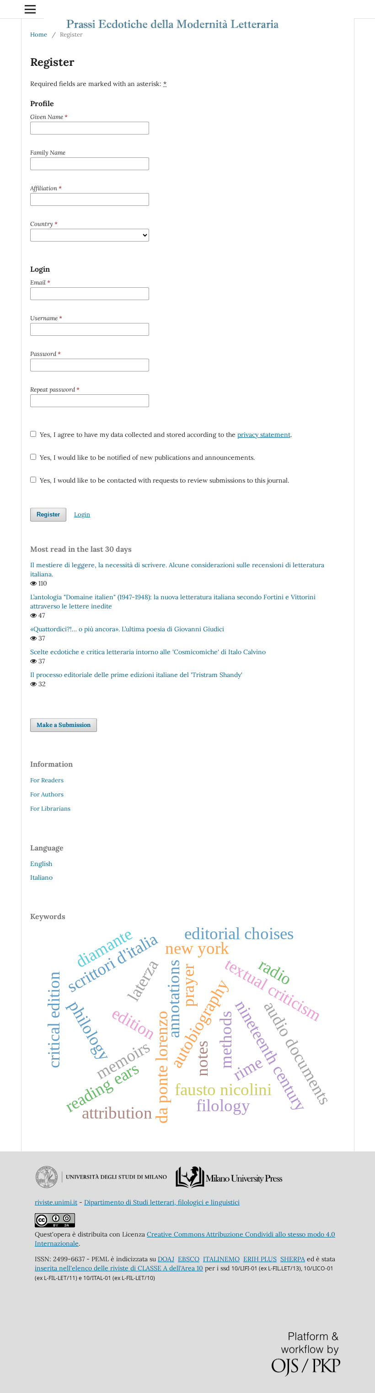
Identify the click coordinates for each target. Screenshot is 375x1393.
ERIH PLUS (260, 1259)
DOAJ (166, 1259)
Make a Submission (64, 725)
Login (82, 514)
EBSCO (188, 1259)
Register (48, 514)
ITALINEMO (221, 1259)
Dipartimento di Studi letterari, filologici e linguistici (162, 1202)
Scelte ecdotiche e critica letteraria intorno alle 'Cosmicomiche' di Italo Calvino (148, 652)
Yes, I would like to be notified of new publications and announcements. (146, 457)
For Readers (47, 780)
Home (38, 34)
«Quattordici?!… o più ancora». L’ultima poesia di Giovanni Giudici (127, 629)
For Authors (47, 794)
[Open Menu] (30, 9)
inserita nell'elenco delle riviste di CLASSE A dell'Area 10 (119, 1268)
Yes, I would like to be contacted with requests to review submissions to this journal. (163, 480)
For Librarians (50, 808)
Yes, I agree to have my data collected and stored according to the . (165, 434)
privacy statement (263, 434)
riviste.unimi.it (56, 1202)
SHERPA (292, 1259)
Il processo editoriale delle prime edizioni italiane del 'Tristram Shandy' (136, 675)
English (41, 864)
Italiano (41, 877)
